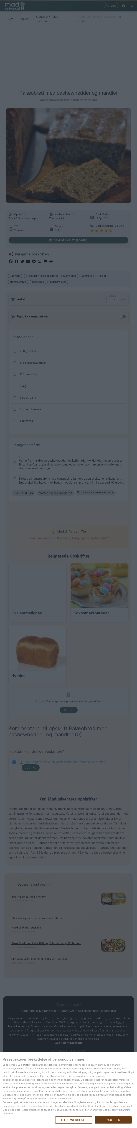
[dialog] (68, 1090)
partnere (26, 1064)
